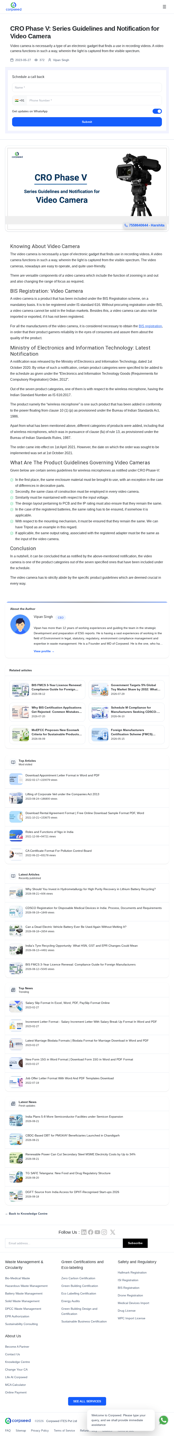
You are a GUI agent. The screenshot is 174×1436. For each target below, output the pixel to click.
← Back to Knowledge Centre (26, 1213)
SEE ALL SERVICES (87, 1401)
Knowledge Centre (17, 1362)
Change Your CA (16, 1369)
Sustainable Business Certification (84, 1321)
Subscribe (135, 1243)
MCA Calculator (15, 1384)
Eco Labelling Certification (78, 1293)
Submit (87, 121)
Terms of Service (64, 1430)
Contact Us (12, 1354)
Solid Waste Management (22, 1301)
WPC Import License (131, 1318)
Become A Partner (17, 1346)
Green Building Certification (79, 1286)
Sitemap (21, 1430)
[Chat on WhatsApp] (163, 1420)
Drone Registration (130, 1295)
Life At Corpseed (16, 1377)
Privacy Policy (40, 1430)
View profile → (44, 651)
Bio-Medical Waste (17, 1278)
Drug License (127, 1310)
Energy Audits (70, 1301)
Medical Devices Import (133, 1303)
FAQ (8, 1430)
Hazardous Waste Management (26, 1286)
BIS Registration (128, 1287)
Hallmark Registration (132, 1272)
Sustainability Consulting (21, 1324)
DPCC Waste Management (23, 1308)
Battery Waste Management (23, 1293)
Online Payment (16, 1392)
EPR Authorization (17, 1316)
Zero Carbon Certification (78, 1278)
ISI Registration (128, 1280)
